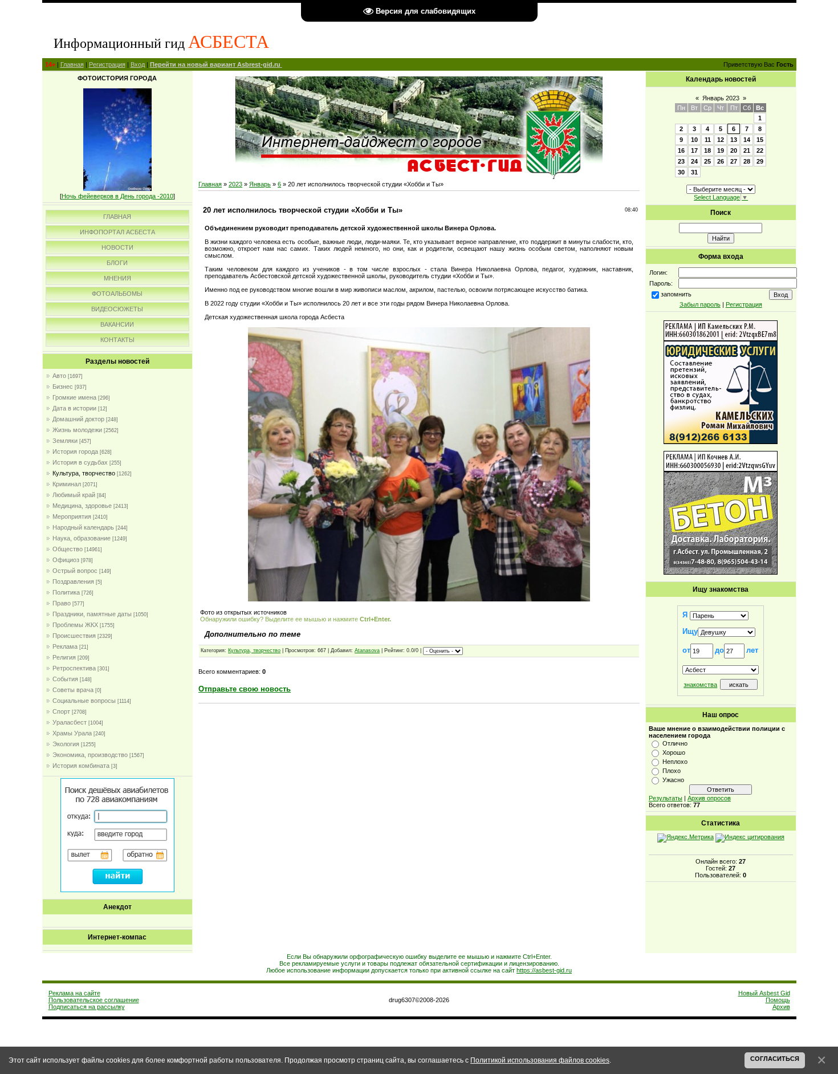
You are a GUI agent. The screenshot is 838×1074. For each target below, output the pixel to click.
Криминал (66, 484)
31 (694, 172)
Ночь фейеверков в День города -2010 (117, 196)
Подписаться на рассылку (86, 1006)
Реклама (65, 646)
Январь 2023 (720, 98)
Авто (59, 375)
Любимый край (73, 494)
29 (759, 161)
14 (746, 139)
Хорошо (673, 752)
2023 (235, 184)
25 (707, 161)
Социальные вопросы (84, 700)
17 (694, 150)
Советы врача (72, 689)
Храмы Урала (72, 733)
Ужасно (673, 779)
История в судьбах (80, 462)
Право (61, 603)
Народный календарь (83, 527)
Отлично (675, 743)
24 (694, 161)
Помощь (778, 999)
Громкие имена (74, 397)
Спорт (61, 711)
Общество (67, 549)
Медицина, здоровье (82, 505)
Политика (66, 592)
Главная (72, 64)
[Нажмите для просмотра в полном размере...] (419, 599)
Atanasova (367, 650)
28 (746, 161)
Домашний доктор (78, 419)
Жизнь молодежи (77, 429)
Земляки (65, 440)
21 (746, 150)
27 (733, 161)
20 (733, 150)
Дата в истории (74, 408)
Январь (260, 184)
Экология (65, 744)
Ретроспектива (74, 668)
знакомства (700, 684)
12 (720, 139)
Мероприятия (71, 516)
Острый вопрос (74, 570)
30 (681, 172)
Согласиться (774, 1058)
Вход (138, 64)
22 (759, 150)
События (65, 679)
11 (708, 139)
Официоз (65, 559)
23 (681, 161)
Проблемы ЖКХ (75, 624)
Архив (781, 1006)
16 (681, 150)
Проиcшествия (74, 635)
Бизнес (62, 386)
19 (720, 150)
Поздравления (73, 581)
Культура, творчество (83, 473)
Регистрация (107, 64)
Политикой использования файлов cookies (539, 1060)
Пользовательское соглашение (93, 999)
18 (707, 150)
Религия (64, 657)
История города (75, 451)
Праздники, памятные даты (92, 614)
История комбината (80, 765)
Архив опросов (709, 798)
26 (720, 161)
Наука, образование (81, 538)
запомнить (676, 294)
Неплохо (675, 761)
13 (733, 139)
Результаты (665, 798)
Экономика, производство (90, 754)
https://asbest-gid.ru (544, 970)
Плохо (671, 770)
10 (694, 139)
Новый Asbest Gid (764, 993)
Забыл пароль (700, 304)
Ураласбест (69, 722)
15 (759, 139)
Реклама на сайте (74, 993)
